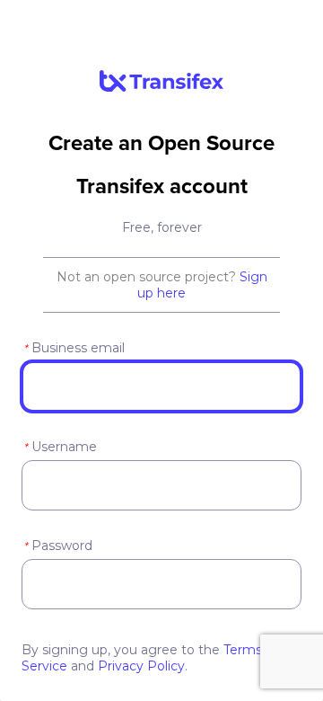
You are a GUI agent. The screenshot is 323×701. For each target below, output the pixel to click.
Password (57, 545)
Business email (74, 348)
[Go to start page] (161, 87)
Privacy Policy (141, 666)
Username (60, 447)
